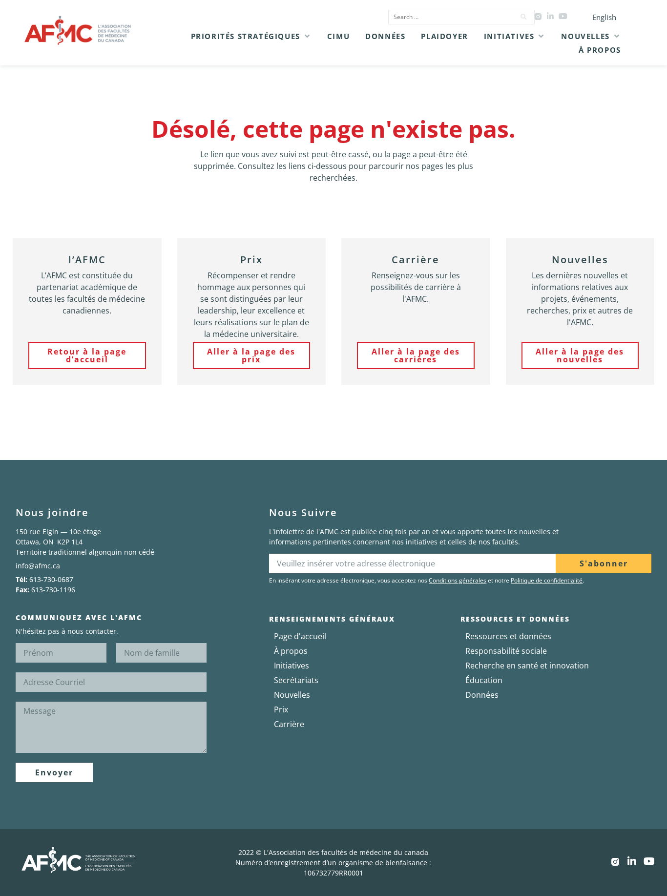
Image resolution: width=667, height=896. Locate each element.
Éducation (483, 680)
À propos (291, 651)
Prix (281, 709)
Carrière (289, 724)
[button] (251, 36)
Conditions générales (457, 580)
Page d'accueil (300, 636)
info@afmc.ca (38, 565)
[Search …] (449, 17)
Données (482, 695)
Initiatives (291, 665)
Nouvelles (292, 695)
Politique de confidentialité (547, 580)
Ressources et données (508, 636)
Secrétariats (296, 680)
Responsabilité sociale (506, 651)
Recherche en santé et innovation (527, 665)
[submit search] (524, 17)
